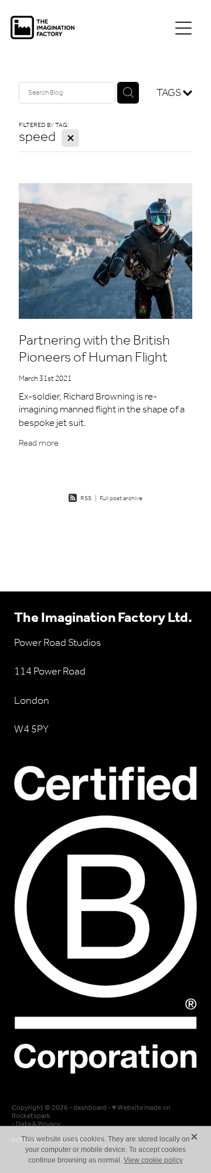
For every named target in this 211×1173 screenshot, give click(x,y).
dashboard (90, 1107)
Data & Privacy (38, 1124)
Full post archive (121, 499)
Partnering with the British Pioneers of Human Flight (94, 349)
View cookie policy (153, 1160)
